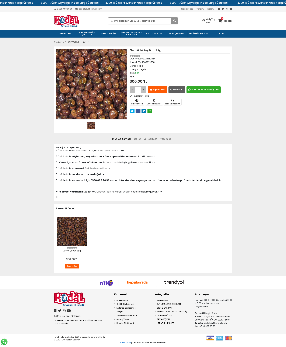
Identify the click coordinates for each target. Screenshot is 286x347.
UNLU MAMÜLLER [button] (154, 33)
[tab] (121, 139)
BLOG (221, 33)
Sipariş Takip (187, 8)
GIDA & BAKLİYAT (164, 307)
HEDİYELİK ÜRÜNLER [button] (198, 33)
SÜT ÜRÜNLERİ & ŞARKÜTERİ (169, 304)
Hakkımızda (122, 300)
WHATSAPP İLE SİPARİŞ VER (205, 89)
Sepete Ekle (159, 89)
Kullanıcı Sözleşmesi (126, 307)
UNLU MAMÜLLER (164, 315)
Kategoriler (162, 294)
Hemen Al (178, 89)
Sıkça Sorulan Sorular (126, 315)
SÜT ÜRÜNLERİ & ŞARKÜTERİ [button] (87, 33)
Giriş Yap (211, 19)
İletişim (210, 8)
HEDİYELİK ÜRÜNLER (165, 323)
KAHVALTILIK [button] (65, 33)
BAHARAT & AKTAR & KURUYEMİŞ (172, 311)
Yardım (200, 8)
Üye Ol (209, 22)
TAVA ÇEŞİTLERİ (164, 319)
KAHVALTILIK (162, 300)
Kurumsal (120, 294)
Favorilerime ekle (140, 95)
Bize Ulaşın (202, 294)
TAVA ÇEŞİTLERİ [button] (176, 33)
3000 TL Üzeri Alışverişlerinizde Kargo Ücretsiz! (70, 3)
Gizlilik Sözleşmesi (125, 304)
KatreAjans (125, 342)
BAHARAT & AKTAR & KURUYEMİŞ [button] (131, 33)
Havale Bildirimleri (125, 323)
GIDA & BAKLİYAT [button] (109, 33)
